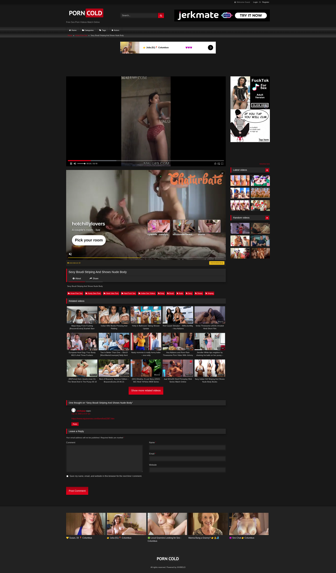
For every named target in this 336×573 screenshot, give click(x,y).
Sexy (190, 293)
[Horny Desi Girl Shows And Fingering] (240, 205)
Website (153, 465)
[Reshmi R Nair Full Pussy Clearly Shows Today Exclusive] (260, 253)
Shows (199, 293)
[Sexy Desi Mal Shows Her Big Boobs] (240, 180)
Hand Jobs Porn (112, 293)
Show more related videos (146, 390)
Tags (104, 30)
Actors (116, 30)
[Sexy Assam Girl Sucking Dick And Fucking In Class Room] (260, 205)
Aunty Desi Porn (94, 293)
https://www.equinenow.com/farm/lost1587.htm (92, 418)
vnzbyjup (81, 411)
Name (152, 442)
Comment (70, 442)
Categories (89, 30)
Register (265, 2)
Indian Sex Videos (148, 293)
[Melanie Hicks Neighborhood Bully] (260, 240)
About (78, 278)
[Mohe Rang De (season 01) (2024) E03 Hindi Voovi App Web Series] (260, 228)
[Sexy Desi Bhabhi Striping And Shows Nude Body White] (240, 193)
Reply (75, 424)
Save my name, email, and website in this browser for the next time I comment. (106, 476)
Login (255, 2)
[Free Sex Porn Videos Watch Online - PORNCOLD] (86, 13)
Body (162, 293)
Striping (210, 293)
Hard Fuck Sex (129, 293)
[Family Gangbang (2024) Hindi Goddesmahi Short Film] (240, 253)
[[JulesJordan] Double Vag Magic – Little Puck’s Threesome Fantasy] (240, 240)
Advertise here (264, 164)
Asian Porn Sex (81, 35)
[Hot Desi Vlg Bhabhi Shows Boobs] (260, 180)
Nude (181, 293)
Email (152, 454)
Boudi (171, 293)
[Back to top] (328, 565)
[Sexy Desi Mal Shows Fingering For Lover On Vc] (260, 193)
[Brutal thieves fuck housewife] (240, 228)
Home (74, 30)
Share (95, 278)
